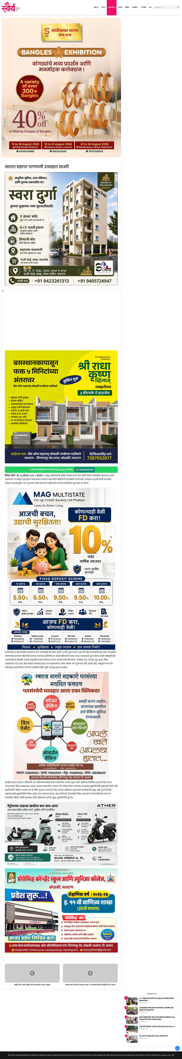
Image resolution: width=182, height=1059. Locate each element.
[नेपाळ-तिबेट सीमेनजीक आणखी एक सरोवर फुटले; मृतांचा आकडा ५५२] (132, 1029)
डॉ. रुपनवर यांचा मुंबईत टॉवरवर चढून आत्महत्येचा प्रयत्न (153, 1036)
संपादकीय (134, 7)
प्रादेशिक (127, 7)
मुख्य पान (96, 7)
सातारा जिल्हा (111, 7)
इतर (150, 7)
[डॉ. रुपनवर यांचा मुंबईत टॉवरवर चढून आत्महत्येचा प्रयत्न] (132, 1039)
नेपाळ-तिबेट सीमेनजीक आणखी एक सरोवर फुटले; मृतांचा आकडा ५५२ (157, 1026)
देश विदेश (143, 7)
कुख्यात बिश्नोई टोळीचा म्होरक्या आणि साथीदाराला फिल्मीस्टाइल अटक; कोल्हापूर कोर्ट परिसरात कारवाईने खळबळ (157, 1018)
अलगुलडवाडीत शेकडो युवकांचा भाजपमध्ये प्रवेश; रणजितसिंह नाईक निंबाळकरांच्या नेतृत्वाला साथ (156, 1009)
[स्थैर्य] (11, 7)
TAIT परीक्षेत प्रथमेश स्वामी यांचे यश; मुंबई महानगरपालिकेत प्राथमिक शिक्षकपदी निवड (156, 999)
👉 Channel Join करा (84, 469)
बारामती (120, 7)
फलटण (103, 7)
